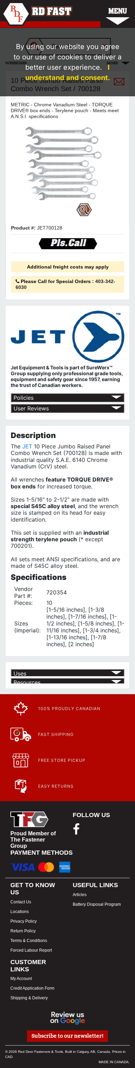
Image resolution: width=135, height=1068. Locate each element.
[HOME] (36, 14)
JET (27, 446)
